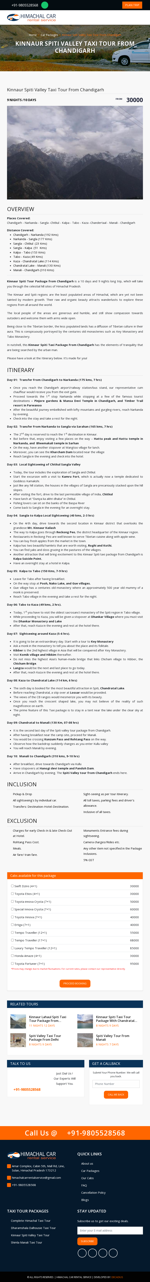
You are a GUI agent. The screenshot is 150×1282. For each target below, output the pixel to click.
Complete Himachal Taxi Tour (31, 1221)
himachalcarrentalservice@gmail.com (36, 1178)
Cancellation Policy (93, 1192)
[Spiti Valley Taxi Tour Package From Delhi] (18, 1040)
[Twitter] (92, 1253)
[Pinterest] (102, 1253)
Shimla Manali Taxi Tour (26, 1242)
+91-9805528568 (24, 5)
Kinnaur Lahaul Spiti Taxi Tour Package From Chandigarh (47, 1021)
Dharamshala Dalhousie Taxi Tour (33, 1228)
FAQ (84, 1185)
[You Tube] (113, 1253)
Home (33, 35)
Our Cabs (87, 1178)
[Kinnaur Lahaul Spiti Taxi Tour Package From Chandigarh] (18, 1021)
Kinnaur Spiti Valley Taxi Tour (30, 1235)
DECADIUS (117, 1277)
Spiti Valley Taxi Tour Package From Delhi (45, 1038)
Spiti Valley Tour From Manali (112, 1038)
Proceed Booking (75, 983)
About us (87, 1163)
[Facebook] (82, 1253)
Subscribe (87, 1241)
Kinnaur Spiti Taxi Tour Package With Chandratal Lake (115, 1021)
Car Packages (49, 35)
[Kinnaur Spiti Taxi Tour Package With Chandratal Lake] (85, 1021)
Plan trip (132, 5)
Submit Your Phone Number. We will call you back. (116, 1074)
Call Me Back (116, 1094)
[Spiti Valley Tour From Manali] (85, 1040)
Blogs (85, 1200)
